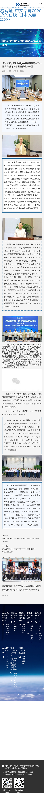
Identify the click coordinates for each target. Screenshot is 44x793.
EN (40, 4)
